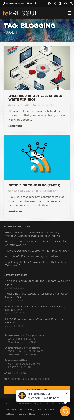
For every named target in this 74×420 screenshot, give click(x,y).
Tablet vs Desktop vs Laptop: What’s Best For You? (37, 251)
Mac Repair (9, 414)
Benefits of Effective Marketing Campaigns (31, 256)
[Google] (60, 3)
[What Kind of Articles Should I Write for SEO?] (37, 89)
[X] (54, 3)
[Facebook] (49, 3)
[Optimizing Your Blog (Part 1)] (37, 176)
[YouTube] (65, 3)
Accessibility (10, 410)
